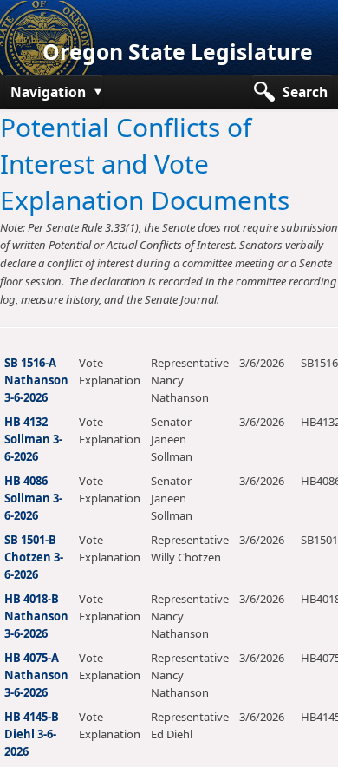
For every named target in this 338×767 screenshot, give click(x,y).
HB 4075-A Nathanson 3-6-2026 (36, 675)
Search (305, 92)
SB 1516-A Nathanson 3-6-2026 (36, 380)
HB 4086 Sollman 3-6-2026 (33, 498)
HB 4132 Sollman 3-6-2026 (33, 439)
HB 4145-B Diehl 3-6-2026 (31, 734)
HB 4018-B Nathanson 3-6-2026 (36, 616)
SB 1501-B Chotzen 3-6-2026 (33, 557)
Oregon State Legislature (177, 51)
